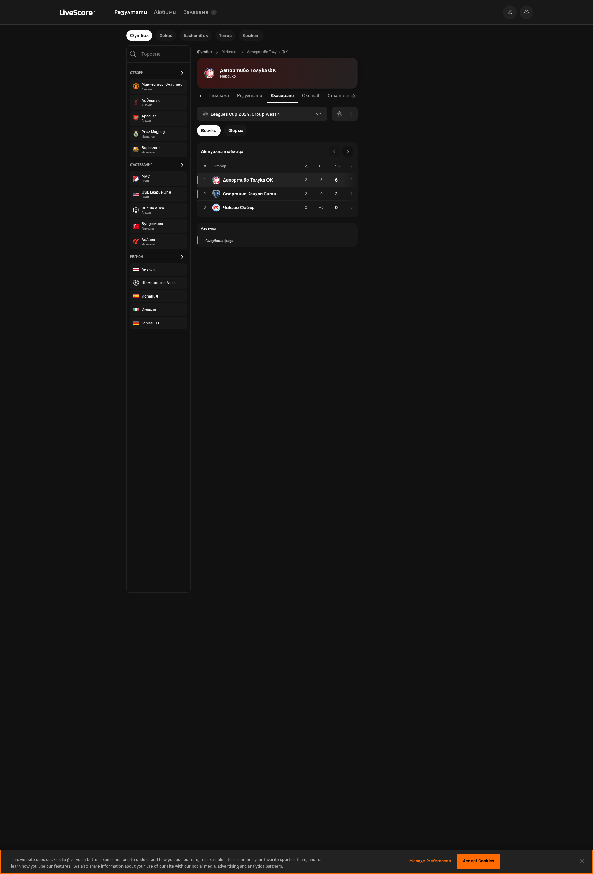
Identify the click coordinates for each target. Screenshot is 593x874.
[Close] (582, 861)
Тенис (225, 35)
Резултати (130, 12)
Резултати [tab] (250, 95)
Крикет (251, 35)
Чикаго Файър (239, 207)
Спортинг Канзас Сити (249, 194)
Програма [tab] (218, 95)
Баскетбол (196, 35)
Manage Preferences (430, 861)
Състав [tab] (310, 95)
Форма (235, 130)
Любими (165, 12)
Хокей (166, 35)
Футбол (139, 35)
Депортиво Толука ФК (248, 180)
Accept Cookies (478, 861)
